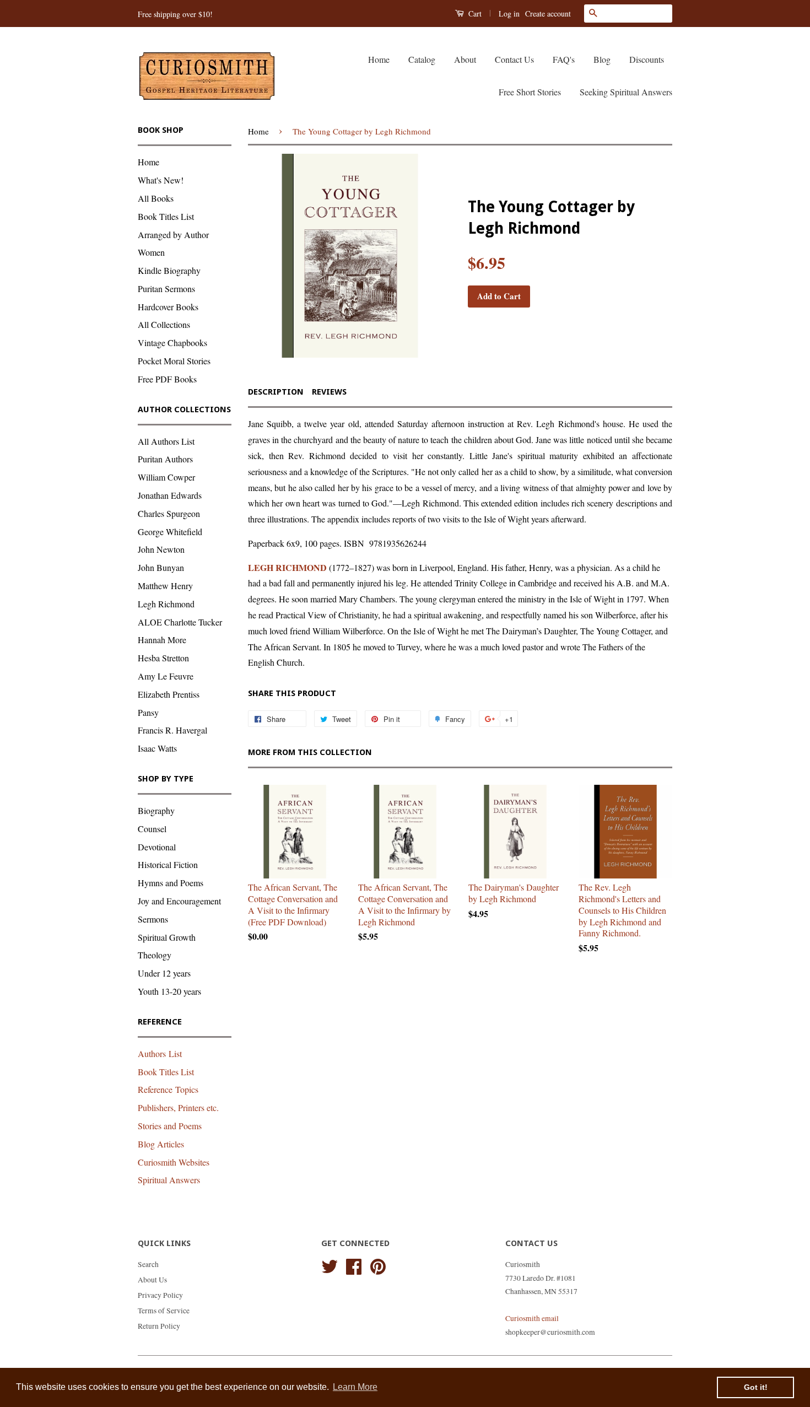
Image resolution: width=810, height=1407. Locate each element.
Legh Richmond (166, 604)
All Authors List (166, 441)
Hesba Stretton (163, 658)
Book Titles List (166, 216)
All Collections (164, 324)
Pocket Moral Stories (174, 360)
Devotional (157, 847)
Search (148, 1264)
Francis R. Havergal (172, 730)
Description (276, 392)
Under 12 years (164, 973)
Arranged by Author (173, 234)
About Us (152, 1280)
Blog (602, 59)
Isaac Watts (157, 748)
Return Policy (159, 1326)
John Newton (161, 549)
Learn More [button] (355, 1387)
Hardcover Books (168, 306)
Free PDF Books (167, 379)
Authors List (160, 1053)
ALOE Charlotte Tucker (180, 622)
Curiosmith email (532, 1318)
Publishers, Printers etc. (178, 1107)
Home (379, 59)
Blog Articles (161, 1144)
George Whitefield (170, 531)
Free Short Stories (530, 92)
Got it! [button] (756, 1387)
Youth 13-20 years (169, 991)
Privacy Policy (160, 1295)
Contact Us (514, 59)
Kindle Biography (169, 270)
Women (151, 252)
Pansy (148, 712)
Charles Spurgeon (169, 513)
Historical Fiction (168, 864)
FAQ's (564, 59)
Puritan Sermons (166, 288)
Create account (548, 13)
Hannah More (162, 639)
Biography (156, 810)
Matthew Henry (165, 585)
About (465, 59)
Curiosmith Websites (173, 1162)
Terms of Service (164, 1311)
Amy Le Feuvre (165, 676)
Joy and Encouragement (179, 901)
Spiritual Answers (169, 1179)
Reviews (329, 392)
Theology (154, 955)
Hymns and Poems (170, 882)
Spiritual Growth (167, 937)
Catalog (421, 59)
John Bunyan (161, 567)
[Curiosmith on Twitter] (329, 1265)
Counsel (152, 828)
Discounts (646, 59)
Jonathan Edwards (170, 495)
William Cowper (166, 477)
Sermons (153, 919)
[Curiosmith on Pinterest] (378, 1265)
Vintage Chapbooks (172, 342)
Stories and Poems (170, 1125)
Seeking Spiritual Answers (626, 92)
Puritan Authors (165, 459)
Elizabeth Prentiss (168, 694)
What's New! (160, 180)
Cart (474, 13)
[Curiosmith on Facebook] (353, 1265)
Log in (509, 13)
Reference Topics (168, 1089)
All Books (156, 198)
